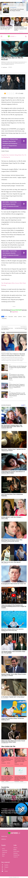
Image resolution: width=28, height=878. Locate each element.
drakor (6, 316)
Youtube (6, 871)
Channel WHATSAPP (16, 310)
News (10, 364)
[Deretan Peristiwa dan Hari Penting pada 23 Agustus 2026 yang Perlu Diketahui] (4, 367)
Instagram (6, 867)
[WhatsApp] (13, 70)
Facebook (6, 865)
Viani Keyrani (5, 67)
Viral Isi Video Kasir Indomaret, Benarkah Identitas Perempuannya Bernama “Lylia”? (7, 760)
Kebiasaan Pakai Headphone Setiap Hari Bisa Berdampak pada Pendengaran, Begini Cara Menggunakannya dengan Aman (21, 760)
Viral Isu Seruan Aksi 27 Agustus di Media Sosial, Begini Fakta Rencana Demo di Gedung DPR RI (17, 386)
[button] (15, 49)
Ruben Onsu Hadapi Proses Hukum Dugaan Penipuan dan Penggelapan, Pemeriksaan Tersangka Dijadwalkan (7, 778)
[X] (10, 70)
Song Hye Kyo (4, 318)
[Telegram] (16, 70)
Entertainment (17, 764)
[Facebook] (7, 70)
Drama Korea (11, 316)
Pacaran (24, 316)
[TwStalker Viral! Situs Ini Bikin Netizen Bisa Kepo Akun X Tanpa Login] (14, 809)
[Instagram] (2, 867)
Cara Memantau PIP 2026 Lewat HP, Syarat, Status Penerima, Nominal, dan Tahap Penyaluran (17, 394)
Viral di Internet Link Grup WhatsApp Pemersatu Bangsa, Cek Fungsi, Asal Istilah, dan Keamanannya (20, 778)
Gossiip (15, 316)
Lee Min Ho (20, 316)
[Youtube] (2, 871)
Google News (14, 311)
